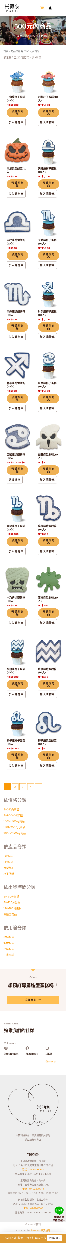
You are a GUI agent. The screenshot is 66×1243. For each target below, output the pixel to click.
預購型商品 (10, 914)
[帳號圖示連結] (50, 8)
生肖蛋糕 (9, 954)
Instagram (11, 1053)
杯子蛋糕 (9, 873)
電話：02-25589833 (33, 1169)
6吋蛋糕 (8, 856)
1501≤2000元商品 (14, 827)
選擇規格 (15, 479)
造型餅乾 (9, 868)
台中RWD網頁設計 (40, 1230)
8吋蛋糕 (8, 862)
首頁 (6, 51)
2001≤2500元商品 (15, 833)
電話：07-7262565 (33, 1208)
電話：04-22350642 (33, 1188)
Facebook (32, 1053)
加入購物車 (16, 122)
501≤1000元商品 (14, 815)
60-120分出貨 (12, 902)
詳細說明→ (54, 1238)
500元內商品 (11, 809)
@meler (50, 1061)
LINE (48, 1053)
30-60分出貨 (11, 896)
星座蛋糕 (9, 949)
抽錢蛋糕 (9, 937)
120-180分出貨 (12, 908)
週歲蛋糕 (9, 943)
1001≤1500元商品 (14, 821)
